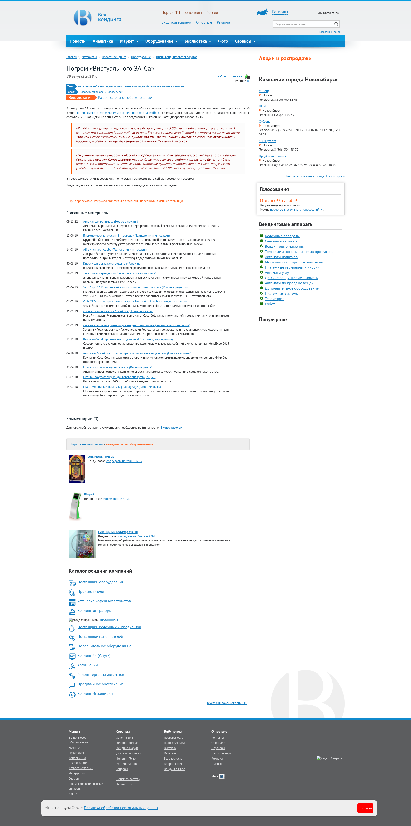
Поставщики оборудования (101, 581)
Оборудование (160, 41)
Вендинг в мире (174, 769)
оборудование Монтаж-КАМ (136, 536)
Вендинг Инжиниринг (96, 693)
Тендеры (122, 769)
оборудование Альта (116, 498)
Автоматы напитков (281, 256)
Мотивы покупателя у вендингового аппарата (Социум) (119, 377)
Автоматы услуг (277, 272)
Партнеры (218, 748)
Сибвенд (264, 121)
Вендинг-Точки (126, 758)
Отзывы (74, 778)
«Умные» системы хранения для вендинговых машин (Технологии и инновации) (136, 325)
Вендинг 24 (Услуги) (94, 655)
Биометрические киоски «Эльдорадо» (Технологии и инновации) (126, 235)
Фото (223, 41)
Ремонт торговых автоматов (101, 674)
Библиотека (196, 41)
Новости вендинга (114, 57)
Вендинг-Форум (127, 748)
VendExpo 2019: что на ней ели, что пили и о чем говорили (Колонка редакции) (136, 287)
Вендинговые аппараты (286, 224)
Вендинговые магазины (285, 246)
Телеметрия (274, 298)
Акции (73, 793)
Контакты (217, 737)
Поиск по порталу (128, 779)
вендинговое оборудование (129, 444)
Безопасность (173, 758)
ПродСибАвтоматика (272, 156)
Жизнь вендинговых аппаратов (176, 57)
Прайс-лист (76, 753)
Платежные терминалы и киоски (292, 267)
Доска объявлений (128, 753)
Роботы (271, 304)
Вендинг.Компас (127, 743)
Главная (71, 57)
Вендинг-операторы (95, 610)
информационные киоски (125, 86)
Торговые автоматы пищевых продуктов (299, 251)
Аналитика (103, 41)
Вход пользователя (176, 22)
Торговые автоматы (86, 444)
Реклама (223, 22)
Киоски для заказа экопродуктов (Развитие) (112, 263)
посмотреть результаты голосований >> (296, 209)
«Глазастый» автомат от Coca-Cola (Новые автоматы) (118, 311)
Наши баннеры (221, 753)
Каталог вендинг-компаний (100, 570)
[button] (171, 427)
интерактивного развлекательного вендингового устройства (119, 112)
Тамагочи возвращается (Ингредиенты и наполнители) (119, 273)
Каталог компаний (81, 768)
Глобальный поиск (329, 32)
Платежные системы (282, 293)
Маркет (127, 41)
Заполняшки (124, 737)
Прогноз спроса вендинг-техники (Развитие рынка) (117, 367)
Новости (78, 41)
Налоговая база (174, 743)
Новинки (74, 747)
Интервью (170, 753)
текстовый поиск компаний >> (227, 703)
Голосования (274, 189)
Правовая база (173, 737)
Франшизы (109, 620)
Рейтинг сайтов (126, 764)
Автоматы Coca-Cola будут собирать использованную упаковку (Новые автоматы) (137, 353)
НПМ (262, 106)
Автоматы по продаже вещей (289, 283)
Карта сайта (331, 13)
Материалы (89, 57)
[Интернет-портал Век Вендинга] (113, 18)
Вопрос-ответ (173, 764)
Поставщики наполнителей (100, 636)
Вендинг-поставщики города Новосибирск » (315, 176)
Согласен (365, 808)
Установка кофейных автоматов (104, 600)
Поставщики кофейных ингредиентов (109, 626)
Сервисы (244, 41)
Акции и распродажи (285, 58)
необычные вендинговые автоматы (163, 86)
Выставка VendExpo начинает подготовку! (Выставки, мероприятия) (128, 339)
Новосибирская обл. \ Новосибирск (101, 92)
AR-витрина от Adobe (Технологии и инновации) (115, 249)
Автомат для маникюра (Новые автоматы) (110, 221)
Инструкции (77, 773)
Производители (91, 591)
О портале (204, 22)
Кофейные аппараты (282, 235)
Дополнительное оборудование (104, 645)
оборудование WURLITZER (124, 461)
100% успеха (267, 141)
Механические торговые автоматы (294, 262)
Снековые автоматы (281, 241)
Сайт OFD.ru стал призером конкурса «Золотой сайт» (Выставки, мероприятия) (135, 301)
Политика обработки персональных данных (121, 807)
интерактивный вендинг (93, 86)
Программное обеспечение (101, 684)
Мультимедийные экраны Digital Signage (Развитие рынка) (122, 387)
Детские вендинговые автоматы (291, 277)
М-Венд (264, 91)
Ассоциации (88, 665)
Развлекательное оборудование (125, 97)
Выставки (170, 748)
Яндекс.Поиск (125, 784)
